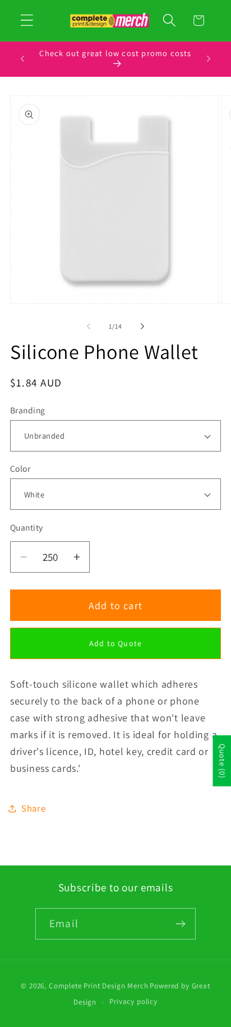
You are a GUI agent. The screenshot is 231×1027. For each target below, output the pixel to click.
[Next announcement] (208, 59)
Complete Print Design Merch (99, 986)
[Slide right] (142, 326)
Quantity (26, 527)
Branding (27, 410)
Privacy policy (133, 1001)
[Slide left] (88, 326)
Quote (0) (222, 761)
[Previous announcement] (22, 59)
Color (20, 468)
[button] (27, 20)
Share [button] (33, 808)
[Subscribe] (180, 924)
